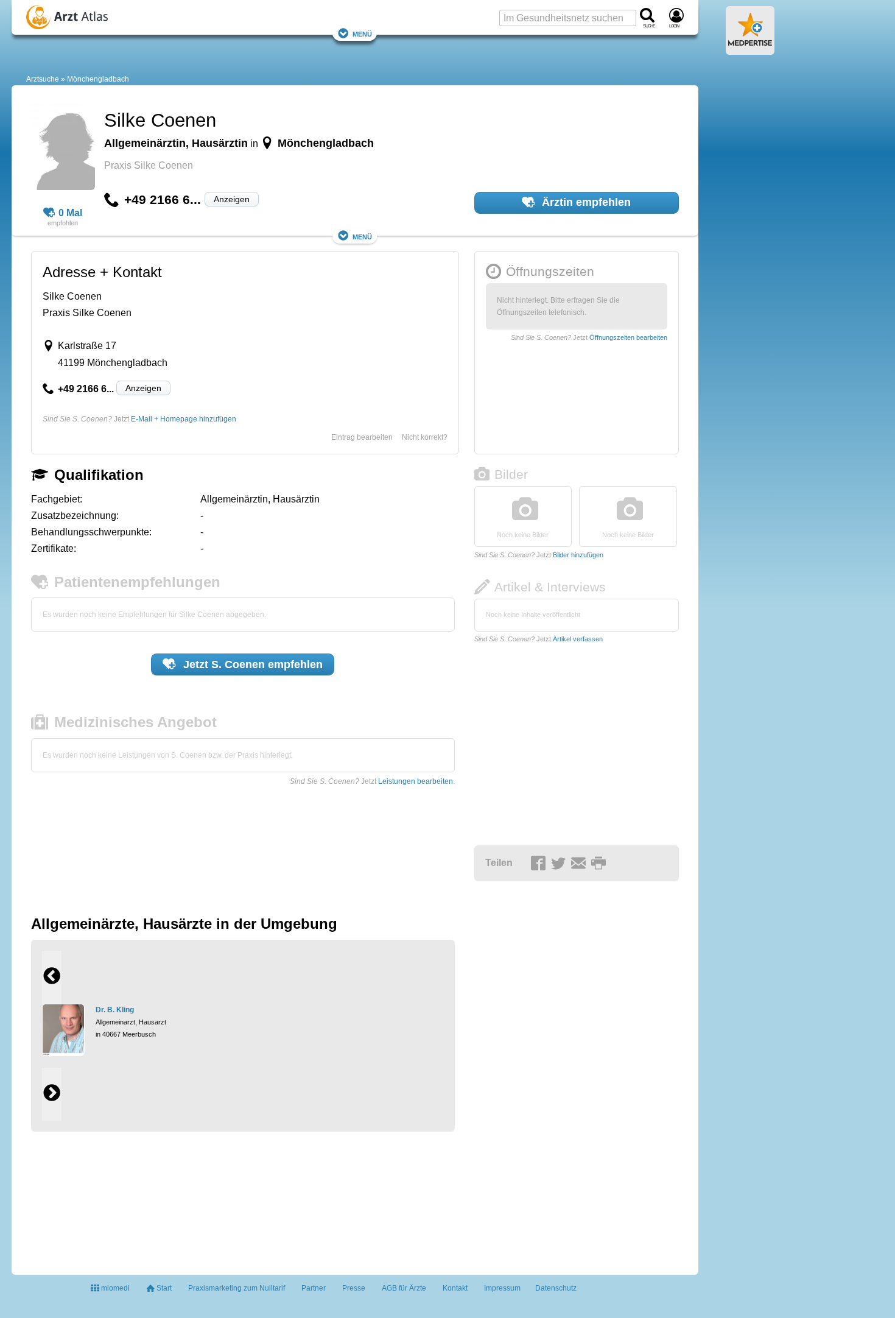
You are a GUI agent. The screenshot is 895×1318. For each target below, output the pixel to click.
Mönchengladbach (98, 79)
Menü (362, 33)
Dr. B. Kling (115, 1010)
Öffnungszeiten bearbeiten (628, 337)
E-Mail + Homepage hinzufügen (183, 419)
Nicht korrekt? (425, 437)
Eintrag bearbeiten (362, 437)
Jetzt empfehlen (251, 664)
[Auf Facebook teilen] (540, 863)
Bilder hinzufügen (578, 555)
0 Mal (70, 213)
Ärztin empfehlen (585, 202)
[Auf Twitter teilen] (560, 863)
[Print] (600, 863)
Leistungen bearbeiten (415, 781)
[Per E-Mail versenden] (580, 863)
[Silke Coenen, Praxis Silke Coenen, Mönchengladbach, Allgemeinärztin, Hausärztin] (63, 149)
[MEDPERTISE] (750, 50)
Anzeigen (232, 199)
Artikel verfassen (578, 639)
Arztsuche (42, 79)
